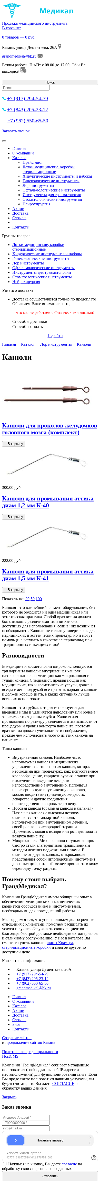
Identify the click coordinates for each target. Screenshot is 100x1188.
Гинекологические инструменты (51, 181)
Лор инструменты (38, 185)
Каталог (19, 158)
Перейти (55, 335)
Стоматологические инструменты (52, 199)
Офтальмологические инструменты (54, 190)
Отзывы (19, 218)
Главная (19, 148)
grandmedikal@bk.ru (19, 56)
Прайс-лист (33, 162)
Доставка (20, 213)
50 (33, 599)
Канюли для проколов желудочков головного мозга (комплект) (49, 429)
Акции (18, 208)
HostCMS (10, 1056)
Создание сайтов (17, 1038)
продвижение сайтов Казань (30, 1042)
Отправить (50, 1176)
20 (27, 599)
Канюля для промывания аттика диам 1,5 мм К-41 (48, 575)
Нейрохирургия (36, 204)
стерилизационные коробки (26, 947)
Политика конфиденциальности (30, 1051)
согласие (69, 1164)
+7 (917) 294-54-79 (27, 98)
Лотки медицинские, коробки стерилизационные (49, 169)
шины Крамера (60, 942)
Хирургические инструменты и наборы (57, 176)
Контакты (20, 227)
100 (39, 599)
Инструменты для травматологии (52, 195)
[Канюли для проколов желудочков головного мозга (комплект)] (47, 414)
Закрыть (9, 1097)
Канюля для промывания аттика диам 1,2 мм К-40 (48, 502)
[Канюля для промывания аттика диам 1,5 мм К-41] (47, 556)
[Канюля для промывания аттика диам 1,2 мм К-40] (47, 483)
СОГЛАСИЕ (63, 1083)
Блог (16, 1024)
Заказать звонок (16, 131)
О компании (23, 153)
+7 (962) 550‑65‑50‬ (27, 120)
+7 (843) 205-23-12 (27, 109)
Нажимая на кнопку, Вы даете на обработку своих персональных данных (42, 1166)
